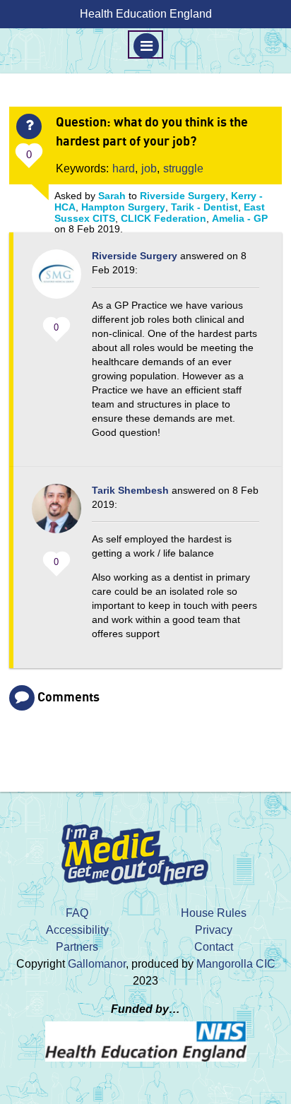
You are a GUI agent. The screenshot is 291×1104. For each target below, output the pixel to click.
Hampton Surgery (123, 207)
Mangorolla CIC (235, 964)
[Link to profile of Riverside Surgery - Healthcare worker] (56, 281)
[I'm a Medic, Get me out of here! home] (145, 850)
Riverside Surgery (182, 195)
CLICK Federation (163, 218)
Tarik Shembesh (130, 490)
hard (123, 168)
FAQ (77, 913)
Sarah (112, 195)
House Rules (214, 913)
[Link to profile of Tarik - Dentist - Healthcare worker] (56, 515)
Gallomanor (97, 964)
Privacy (213, 930)
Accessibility (77, 930)
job (149, 168)
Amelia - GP (240, 218)
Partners (77, 947)
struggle (183, 168)
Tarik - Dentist (204, 207)
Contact (213, 947)
